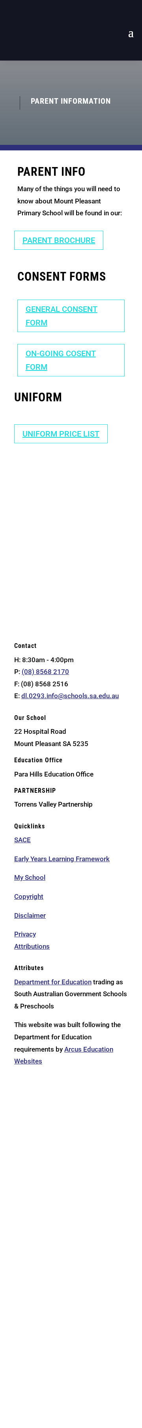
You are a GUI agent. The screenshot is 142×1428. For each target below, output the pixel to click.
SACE (22, 840)
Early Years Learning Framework (62, 859)
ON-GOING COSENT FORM (61, 360)
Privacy (25, 934)
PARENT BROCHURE (58, 240)
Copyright (28, 896)
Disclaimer (30, 915)
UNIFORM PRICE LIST (60, 434)
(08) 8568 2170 (45, 672)
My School (29, 877)
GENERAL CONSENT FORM (61, 315)
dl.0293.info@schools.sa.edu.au (70, 696)
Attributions (32, 946)
